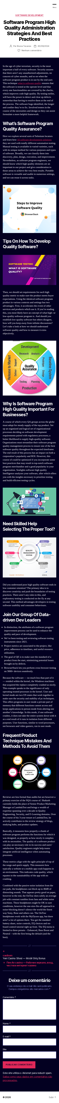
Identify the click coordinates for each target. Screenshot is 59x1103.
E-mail (7, 1036)
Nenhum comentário (31, 50)
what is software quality (29, 83)
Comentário (9, 997)
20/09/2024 (43, 46)
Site (4, 1049)
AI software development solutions (34, 139)
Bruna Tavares (24, 46)
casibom (7, 955)
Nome (6, 1023)
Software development (29, 15)
